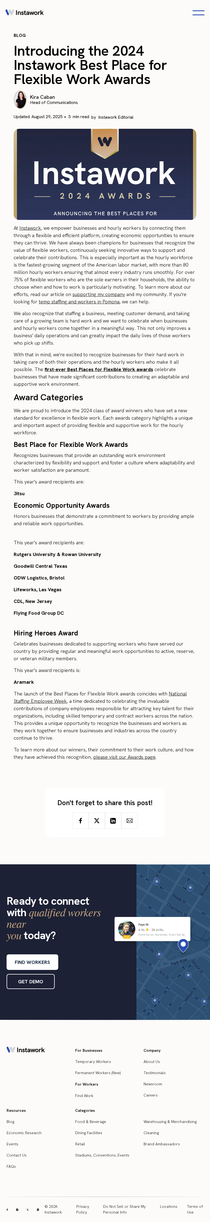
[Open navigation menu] (198, 13)
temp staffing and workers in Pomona (79, 301)
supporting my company (98, 294)
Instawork (30, 228)
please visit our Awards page (124, 757)
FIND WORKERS (32, 962)
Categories (85, 1110)
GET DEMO (30, 981)
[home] (24, 13)
